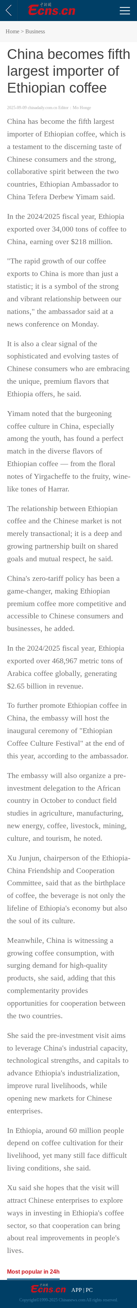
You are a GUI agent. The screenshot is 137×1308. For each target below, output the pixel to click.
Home (12, 31)
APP (76, 1290)
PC (89, 1290)
